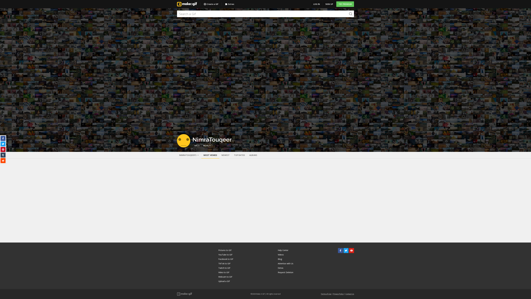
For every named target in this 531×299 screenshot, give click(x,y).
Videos (281, 254)
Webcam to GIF (225, 276)
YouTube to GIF (225, 254)
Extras (231, 4)
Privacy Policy (338, 294)
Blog (280, 259)
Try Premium (345, 4)
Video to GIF (223, 272)
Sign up (329, 4)
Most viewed (210, 155)
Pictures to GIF (225, 250)
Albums (253, 155)
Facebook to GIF (225, 259)
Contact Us (349, 294)
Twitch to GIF (224, 268)
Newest (226, 155)
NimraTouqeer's (188, 155)
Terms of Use (326, 294)
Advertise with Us (285, 263)
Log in (316, 4)
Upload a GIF (224, 281)
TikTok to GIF (224, 263)
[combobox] (265, 14)
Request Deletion (285, 272)
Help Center (283, 250)
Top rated (239, 155)
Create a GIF (212, 4)
